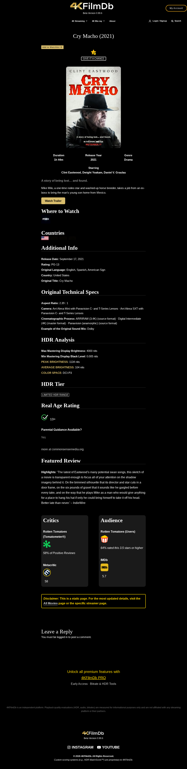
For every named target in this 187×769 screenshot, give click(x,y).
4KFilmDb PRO (93, 678)
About (112, 21)
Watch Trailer (53, 200)
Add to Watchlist (51, 47)
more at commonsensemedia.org (62, 449)
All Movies (50, 603)
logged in (62, 637)
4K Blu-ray (97, 21)
